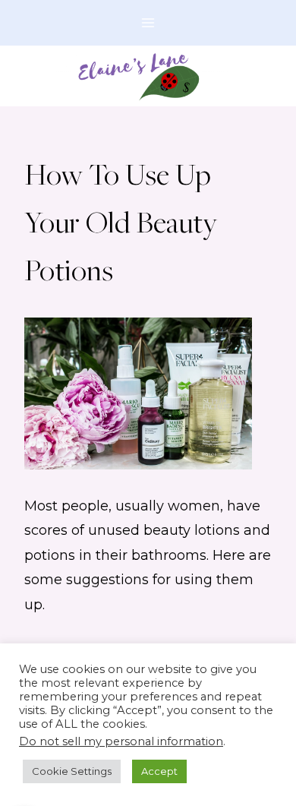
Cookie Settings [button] (72, 771)
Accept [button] (159, 771)
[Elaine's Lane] (148, 76)
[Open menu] (148, 22)
